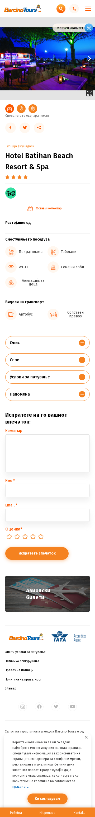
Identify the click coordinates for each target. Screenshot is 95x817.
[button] (71, 58)
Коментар (13, 431)
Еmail (11, 505)
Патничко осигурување (22, 661)
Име (10, 480)
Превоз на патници (19, 670)
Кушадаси (27, 146)
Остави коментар (49, 208)
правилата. (20, 786)
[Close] (86, 737)
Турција (11, 146)
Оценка (13, 529)
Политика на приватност (23, 679)
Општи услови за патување (25, 652)
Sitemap (10, 688)
